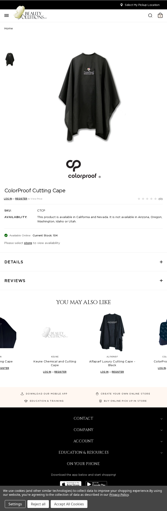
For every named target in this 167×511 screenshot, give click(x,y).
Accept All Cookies (69, 504)
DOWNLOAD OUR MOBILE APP (46, 393)
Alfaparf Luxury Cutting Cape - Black (112, 363)
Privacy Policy (118, 494)
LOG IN (8, 198)
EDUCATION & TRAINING (47, 400)
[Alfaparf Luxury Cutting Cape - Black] (112, 332)
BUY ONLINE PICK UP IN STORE (125, 400)
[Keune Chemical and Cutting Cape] (54, 332)
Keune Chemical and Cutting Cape (54, 363)
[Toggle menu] (6, 16)
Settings (15, 504)
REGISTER (21, 198)
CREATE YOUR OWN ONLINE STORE (125, 393)
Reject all (38, 504)
